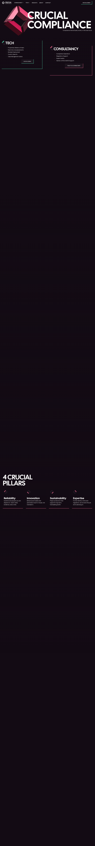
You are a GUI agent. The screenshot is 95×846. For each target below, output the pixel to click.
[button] (27, 61)
